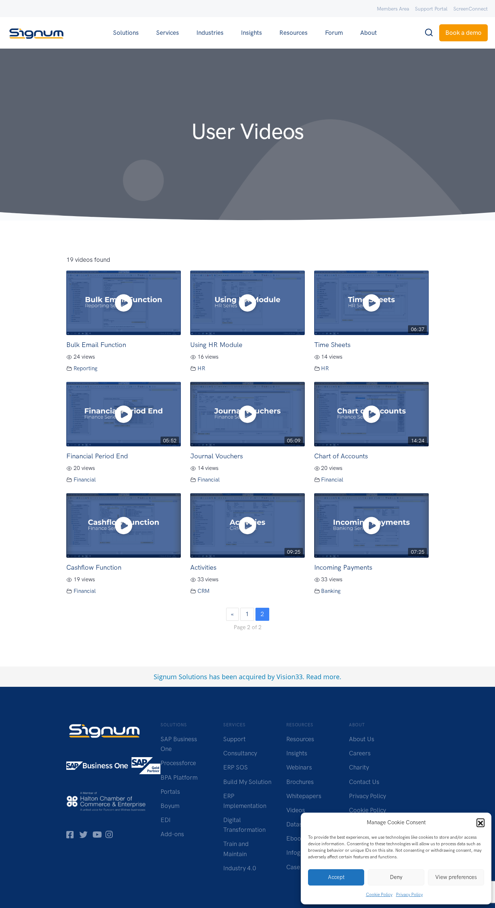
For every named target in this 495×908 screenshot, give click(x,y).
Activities (203, 567)
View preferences (456, 877)
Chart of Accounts (341, 456)
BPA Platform (179, 777)
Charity (359, 767)
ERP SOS (235, 767)
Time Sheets (332, 344)
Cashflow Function (93, 567)
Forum (334, 32)
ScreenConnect (470, 9)
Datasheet (300, 824)
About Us (361, 739)
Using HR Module (216, 344)
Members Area (393, 9)
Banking (331, 591)
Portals (170, 791)
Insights (251, 32)
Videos (295, 810)
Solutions (126, 32)
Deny (396, 877)
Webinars (299, 767)
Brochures (300, 781)
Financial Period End (97, 456)
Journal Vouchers (216, 456)
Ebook (295, 838)
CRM (203, 591)
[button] (480, 822)
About (368, 32)
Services (167, 32)
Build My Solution (247, 781)
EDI (166, 820)
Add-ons (172, 834)
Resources (293, 32)
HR (201, 368)
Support (234, 739)
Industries (210, 32)
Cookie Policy (379, 894)
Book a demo (463, 32)
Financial (85, 479)
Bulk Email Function (96, 344)
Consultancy (240, 753)
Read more (323, 676)
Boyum (170, 805)
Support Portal (431, 9)
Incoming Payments (343, 567)
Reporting (85, 368)
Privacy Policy (409, 894)
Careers (360, 753)
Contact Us (364, 781)
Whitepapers (303, 796)
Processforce (178, 763)
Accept (336, 877)
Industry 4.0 (239, 868)
